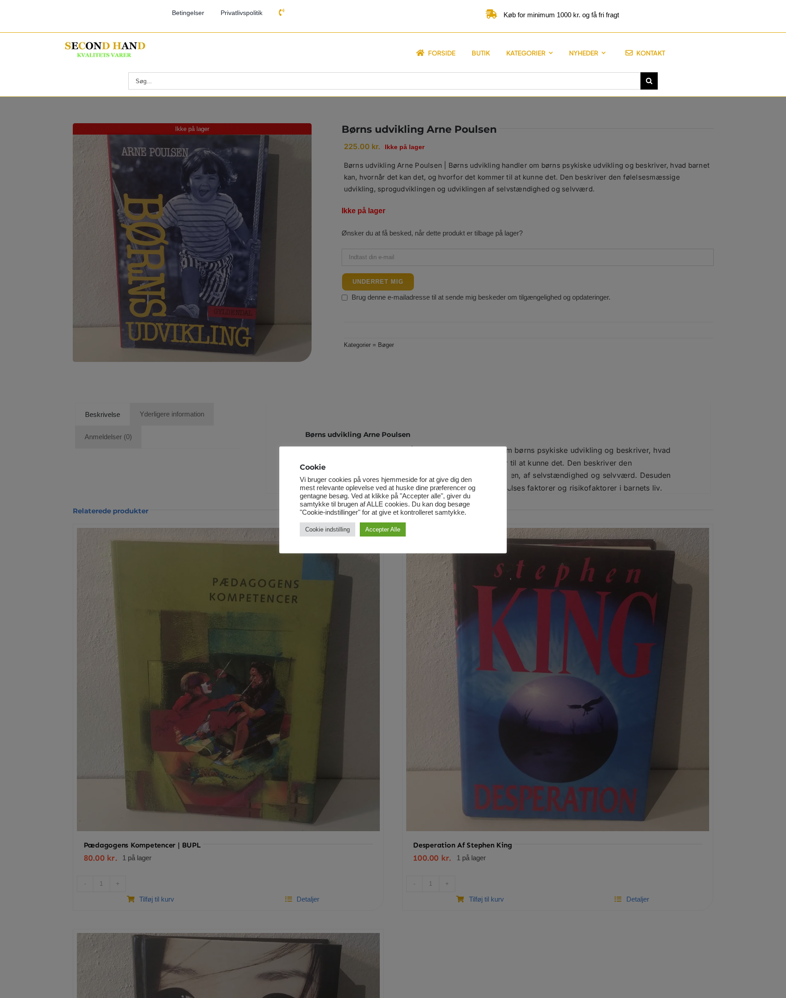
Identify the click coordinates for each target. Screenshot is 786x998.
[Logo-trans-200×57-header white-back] (104, 43)
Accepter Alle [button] (382, 529)
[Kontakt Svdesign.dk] (281, 13)
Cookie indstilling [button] (327, 529)
